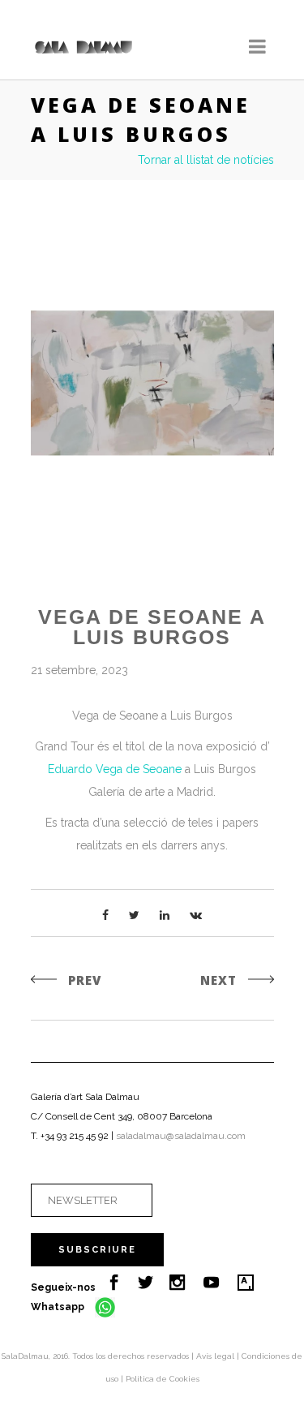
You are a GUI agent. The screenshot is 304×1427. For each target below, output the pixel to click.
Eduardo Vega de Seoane (115, 769)
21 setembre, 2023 (79, 670)
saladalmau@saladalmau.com (181, 1135)
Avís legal (216, 1356)
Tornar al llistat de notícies (206, 159)
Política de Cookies (162, 1378)
